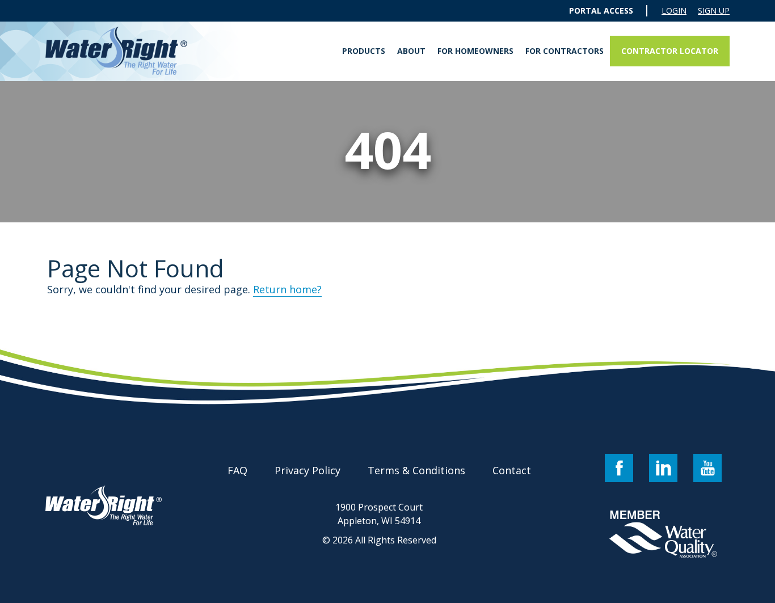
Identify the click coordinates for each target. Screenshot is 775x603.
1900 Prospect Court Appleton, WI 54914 (379, 514)
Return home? (287, 289)
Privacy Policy (307, 470)
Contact (511, 470)
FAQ (237, 470)
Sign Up (714, 11)
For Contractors (564, 50)
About (411, 50)
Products (363, 50)
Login (674, 11)
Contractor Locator (669, 50)
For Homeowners (475, 50)
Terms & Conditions (416, 470)
